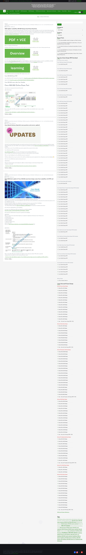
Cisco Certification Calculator (14, 13)
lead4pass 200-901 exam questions (65, 536)
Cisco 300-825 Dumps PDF (63, 174)
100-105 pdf (67, 519)
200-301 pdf (67, 522)
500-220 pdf (32, 24)
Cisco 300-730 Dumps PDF (63, 160)
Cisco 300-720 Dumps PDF (63, 155)
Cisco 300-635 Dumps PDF (63, 146)
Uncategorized (7, 25)
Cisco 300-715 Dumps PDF (63, 153)
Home (38, 16)
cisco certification (71, 530)
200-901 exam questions (79, 522)
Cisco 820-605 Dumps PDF (63, 274)
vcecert (11, 62)
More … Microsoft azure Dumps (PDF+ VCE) (66, 321)
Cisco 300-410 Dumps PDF (63, 105)
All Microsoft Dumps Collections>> (63, 512)
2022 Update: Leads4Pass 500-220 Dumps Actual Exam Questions (21, 28)
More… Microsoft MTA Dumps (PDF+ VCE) (66, 509)
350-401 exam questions (73, 529)
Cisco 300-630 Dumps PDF (63, 143)
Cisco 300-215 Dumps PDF (63, 238)
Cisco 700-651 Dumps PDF (63, 223)
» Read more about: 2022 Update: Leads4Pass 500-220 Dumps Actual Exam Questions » (20, 112)
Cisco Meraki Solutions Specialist (48, 24)
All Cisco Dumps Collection (63, 280)
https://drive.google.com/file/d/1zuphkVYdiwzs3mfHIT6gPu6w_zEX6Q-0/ (17, 210)
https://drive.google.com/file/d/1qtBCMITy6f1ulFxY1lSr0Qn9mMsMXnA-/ (22, 80)
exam (6, 23)
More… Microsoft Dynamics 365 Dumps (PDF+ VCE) (67, 396)
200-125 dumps (76, 519)
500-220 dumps (20, 24)
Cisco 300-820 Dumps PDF (63, 172)
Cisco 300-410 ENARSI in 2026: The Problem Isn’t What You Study (70, 40)
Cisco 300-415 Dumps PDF (63, 108)
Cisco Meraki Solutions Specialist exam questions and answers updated (22, 125)
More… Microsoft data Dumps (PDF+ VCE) (66, 347)
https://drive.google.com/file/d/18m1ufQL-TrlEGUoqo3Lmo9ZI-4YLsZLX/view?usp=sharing (39, 78)
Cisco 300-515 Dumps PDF (63, 127)
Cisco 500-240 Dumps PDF (63, 194)
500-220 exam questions (26, 24)
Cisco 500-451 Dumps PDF (63, 201)
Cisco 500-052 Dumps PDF (63, 264)
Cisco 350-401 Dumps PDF (63, 103)
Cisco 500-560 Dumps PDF (63, 211)
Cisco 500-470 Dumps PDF (63, 206)
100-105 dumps (61, 519)
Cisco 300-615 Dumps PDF (63, 136)
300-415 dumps (65, 525)
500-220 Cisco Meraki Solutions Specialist (11, 24)
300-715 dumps (63, 527)
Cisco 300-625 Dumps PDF (63, 141)
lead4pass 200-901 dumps (69, 532)
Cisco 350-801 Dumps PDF (63, 165)
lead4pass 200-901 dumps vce (72, 534)
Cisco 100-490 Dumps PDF (63, 90)
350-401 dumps (65, 529)
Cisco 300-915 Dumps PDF (63, 79)
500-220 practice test (38, 24)
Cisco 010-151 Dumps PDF (63, 183)
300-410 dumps (64, 523)
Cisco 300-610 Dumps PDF (63, 134)
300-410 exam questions (73, 523)
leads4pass (35, 62)
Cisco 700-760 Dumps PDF (63, 225)
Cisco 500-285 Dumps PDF (63, 258)
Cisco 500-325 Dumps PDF (63, 199)
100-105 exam (64, 519)
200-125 (73, 519)
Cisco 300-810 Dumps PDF (63, 167)
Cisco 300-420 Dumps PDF (63, 110)
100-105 (58, 519)
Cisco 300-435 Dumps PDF (63, 117)
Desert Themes (15, 553)
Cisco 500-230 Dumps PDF (63, 192)
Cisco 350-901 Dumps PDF (63, 84)
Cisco (42, 24)
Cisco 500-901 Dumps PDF (63, 218)
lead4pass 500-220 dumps (66, 537)
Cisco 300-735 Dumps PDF (63, 162)
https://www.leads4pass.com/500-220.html (42, 145)
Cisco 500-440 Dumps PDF (63, 269)
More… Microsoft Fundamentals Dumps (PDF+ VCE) (67, 462)
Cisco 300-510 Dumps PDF (63, 124)
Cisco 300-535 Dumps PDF (63, 129)
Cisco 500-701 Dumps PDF (63, 213)
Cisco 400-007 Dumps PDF (63, 70)
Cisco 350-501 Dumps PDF (63, 122)
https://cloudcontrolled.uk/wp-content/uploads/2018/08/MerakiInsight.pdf (21, 224)
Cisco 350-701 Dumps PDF (63, 148)
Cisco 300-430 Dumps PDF (63, 115)
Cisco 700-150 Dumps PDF (63, 220)
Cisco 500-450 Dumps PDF (63, 271)
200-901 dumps (73, 522)
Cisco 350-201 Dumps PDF (63, 240)
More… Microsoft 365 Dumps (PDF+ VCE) (66, 434)
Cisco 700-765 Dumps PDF (63, 249)
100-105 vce (70, 519)
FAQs (7, 13)
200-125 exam (79, 519)
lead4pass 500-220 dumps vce (68, 539)
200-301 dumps (75, 520)
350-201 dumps (69, 527)
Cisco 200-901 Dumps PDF (63, 64)
